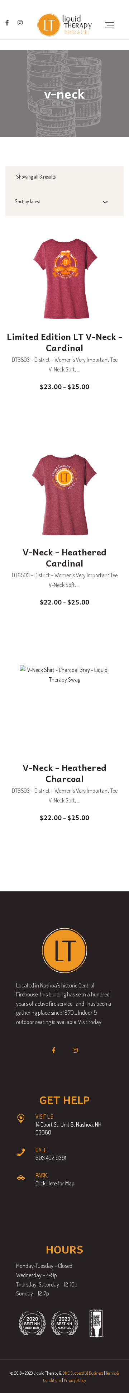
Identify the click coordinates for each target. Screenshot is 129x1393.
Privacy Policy (75, 1380)
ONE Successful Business (82, 1373)
